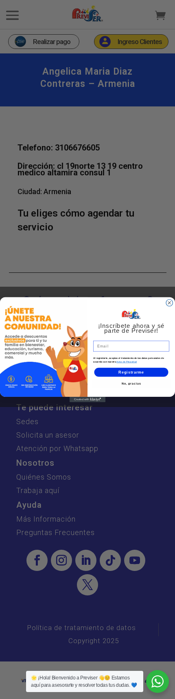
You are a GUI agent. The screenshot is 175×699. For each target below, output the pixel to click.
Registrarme (131, 372)
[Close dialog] (169, 302)
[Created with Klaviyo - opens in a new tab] (87, 399)
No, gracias (131, 383)
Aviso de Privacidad (126, 362)
